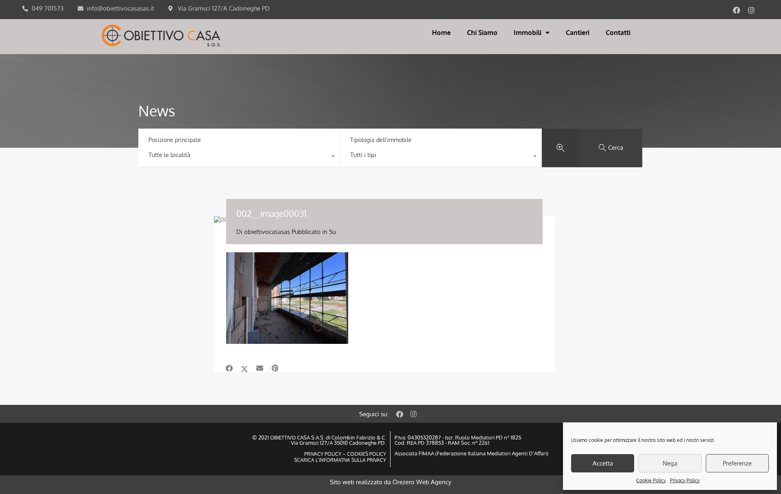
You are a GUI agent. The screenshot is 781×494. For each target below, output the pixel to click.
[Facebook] (736, 10)
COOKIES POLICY (366, 454)
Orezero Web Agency (422, 482)
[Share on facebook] (229, 368)
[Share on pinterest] (275, 368)
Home (441, 32)
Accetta (603, 463)
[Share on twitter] (244, 368)
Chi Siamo (482, 32)
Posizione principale (174, 139)
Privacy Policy (685, 480)
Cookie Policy (651, 480)
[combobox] (239, 157)
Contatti (618, 32)
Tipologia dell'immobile (381, 139)
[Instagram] (751, 10)
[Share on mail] (259, 368)
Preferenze (737, 463)
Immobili (527, 32)
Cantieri (577, 32)
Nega (670, 463)
